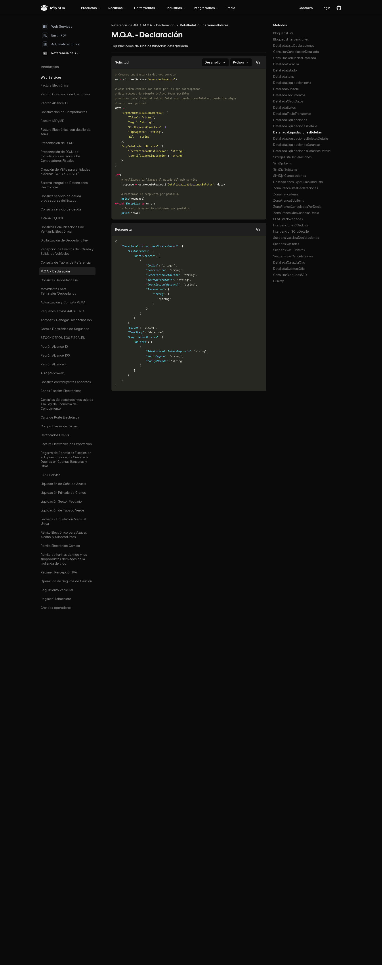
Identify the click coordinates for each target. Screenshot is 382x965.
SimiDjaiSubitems (285, 169)
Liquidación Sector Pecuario (61, 501)
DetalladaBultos (284, 107)
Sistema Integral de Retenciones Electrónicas (64, 185)
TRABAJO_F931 (52, 218)
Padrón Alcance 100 (55, 355)
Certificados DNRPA (55, 435)
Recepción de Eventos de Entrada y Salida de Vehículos (67, 251)
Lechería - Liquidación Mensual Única (63, 521)
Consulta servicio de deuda (61, 209)
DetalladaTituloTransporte (292, 114)
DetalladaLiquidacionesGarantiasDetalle (302, 151)
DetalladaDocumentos (289, 95)
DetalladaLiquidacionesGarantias (297, 145)
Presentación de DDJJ (57, 143)
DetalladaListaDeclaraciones (293, 45)
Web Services (61, 26)
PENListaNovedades (288, 219)
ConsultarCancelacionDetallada (296, 52)
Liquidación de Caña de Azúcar (63, 484)
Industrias (174, 8)
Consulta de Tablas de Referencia (66, 262)
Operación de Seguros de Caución (66, 581)
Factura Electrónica (55, 85)
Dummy (278, 281)
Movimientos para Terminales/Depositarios (58, 291)
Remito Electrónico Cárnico (60, 546)
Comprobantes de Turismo (60, 426)
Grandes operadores (56, 608)
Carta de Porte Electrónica (60, 417)
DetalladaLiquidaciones (290, 120)
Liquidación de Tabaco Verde (62, 510)
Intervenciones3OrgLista (291, 225)
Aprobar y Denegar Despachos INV (66, 320)
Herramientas (144, 8)
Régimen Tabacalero (56, 599)
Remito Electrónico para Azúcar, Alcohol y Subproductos (64, 535)
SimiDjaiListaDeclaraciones (292, 157)
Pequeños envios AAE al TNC (62, 311)
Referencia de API (65, 53)
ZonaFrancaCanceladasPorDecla (297, 206)
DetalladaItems (283, 76)
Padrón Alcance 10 (54, 346)
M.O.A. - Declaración (55, 271)
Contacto (306, 8)
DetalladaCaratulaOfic (289, 262)
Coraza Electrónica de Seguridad (65, 329)
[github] (338, 8)
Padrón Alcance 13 (54, 103)
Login (326, 8)
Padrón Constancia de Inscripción (65, 94)
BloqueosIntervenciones (291, 39)
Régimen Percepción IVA (59, 572)
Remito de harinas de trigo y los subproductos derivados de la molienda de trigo (64, 559)
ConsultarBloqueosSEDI (290, 275)
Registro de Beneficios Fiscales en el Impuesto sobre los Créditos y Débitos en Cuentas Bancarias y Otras (66, 459)
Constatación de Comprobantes (64, 112)
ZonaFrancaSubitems (288, 200)
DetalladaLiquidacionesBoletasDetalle (300, 138)
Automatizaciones (65, 44)
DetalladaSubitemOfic (289, 268)
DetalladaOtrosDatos (288, 101)
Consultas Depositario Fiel (59, 280)
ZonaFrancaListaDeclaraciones (295, 188)
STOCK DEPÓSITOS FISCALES (63, 338)
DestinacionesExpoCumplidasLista (298, 182)
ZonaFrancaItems (285, 194)
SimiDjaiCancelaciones (289, 176)
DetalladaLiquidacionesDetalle (295, 126)
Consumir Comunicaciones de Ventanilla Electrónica (62, 229)
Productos (89, 8)
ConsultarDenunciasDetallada (294, 58)
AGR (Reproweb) (53, 373)
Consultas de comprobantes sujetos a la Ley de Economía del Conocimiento (67, 404)
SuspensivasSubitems (289, 250)
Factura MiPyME (52, 121)
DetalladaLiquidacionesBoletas (297, 132)
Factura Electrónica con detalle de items (66, 132)
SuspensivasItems (286, 244)
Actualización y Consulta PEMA (63, 302)
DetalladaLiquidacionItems (292, 83)
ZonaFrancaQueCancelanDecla (296, 213)
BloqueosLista (283, 33)
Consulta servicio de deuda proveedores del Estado (61, 198)
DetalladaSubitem (286, 89)
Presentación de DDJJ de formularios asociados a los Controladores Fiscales (60, 156)
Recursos (115, 8)
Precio (230, 8)
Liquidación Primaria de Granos (63, 492)
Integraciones (204, 8)
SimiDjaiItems (282, 163)
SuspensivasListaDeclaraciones (296, 237)
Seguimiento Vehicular (57, 590)
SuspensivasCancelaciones (293, 256)
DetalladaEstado (285, 70)
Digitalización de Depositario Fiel (64, 240)
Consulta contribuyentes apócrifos (66, 382)
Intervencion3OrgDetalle (291, 231)
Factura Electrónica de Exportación (66, 444)
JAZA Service (51, 475)
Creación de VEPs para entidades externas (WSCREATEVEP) (65, 172)
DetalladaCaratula (286, 64)
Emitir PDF (59, 35)
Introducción (50, 67)
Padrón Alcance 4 (54, 364)
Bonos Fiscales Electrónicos (61, 391)
